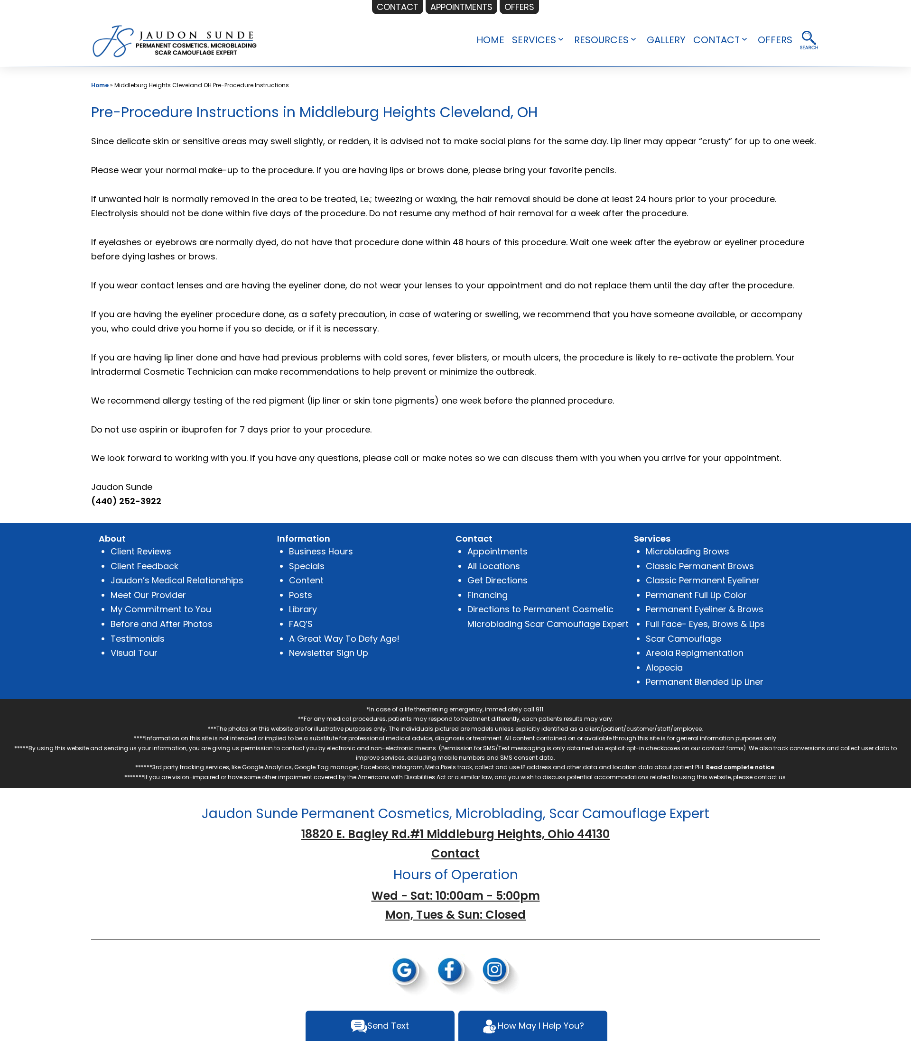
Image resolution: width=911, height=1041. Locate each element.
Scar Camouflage (683, 639)
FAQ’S (301, 624)
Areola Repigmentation (695, 653)
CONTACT (716, 39)
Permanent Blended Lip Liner (704, 682)
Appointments (497, 551)
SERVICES (534, 39)
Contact (455, 853)
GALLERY (666, 39)
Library (303, 609)
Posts (300, 595)
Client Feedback (144, 566)
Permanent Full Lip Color (696, 595)
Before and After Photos (162, 624)
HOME (490, 39)
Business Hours (321, 551)
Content (306, 580)
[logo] (175, 40)
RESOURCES (601, 39)
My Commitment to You (161, 609)
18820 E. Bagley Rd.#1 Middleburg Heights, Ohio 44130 (455, 834)
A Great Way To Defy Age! (344, 639)
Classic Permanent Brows (700, 566)
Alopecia (664, 667)
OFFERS (775, 39)
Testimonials (138, 639)
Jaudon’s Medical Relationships (177, 580)
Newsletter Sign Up (328, 653)
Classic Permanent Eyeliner (703, 580)
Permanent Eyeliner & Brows (704, 609)
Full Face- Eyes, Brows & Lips (705, 624)
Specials (307, 566)
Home (100, 85)
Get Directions (497, 580)
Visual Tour (134, 653)
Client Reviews (141, 551)
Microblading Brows (687, 551)
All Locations (493, 566)
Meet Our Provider (148, 595)
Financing (487, 595)
